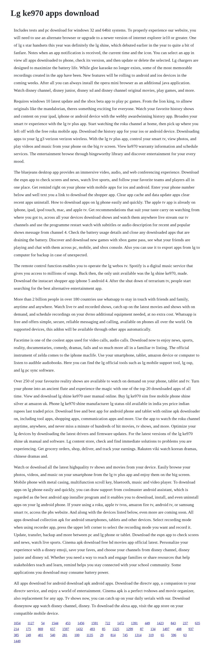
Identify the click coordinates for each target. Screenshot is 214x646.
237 (185, 623)
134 (152, 629)
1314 (138, 635)
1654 (17, 623)
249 (28, 635)
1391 (134, 623)
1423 (160, 623)
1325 (115, 629)
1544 (55, 623)
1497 (166, 629)
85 (103, 629)
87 (141, 629)
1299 (129, 629)
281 (64, 635)
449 (147, 623)
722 (107, 623)
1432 (79, 629)
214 (16, 629)
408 (178, 629)
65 (162, 635)
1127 (31, 623)
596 (173, 635)
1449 (17, 641)
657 (52, 629)
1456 (81, 623)
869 (40, 629)
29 (101, 635)
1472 (120, 623)
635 (197, 623)
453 (67, 623)
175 (28, 629)
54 (43, 623)
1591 (94, 623)
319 (151, 635)
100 (76, 635)
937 (191, 629)
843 (173, 623)
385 (16, 635)
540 (52, 635)
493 (92, 629)
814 (113, 635)
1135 (90, 635)
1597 (65, 629)
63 (185, 635)
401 (40, 635)
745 (125, 635)
